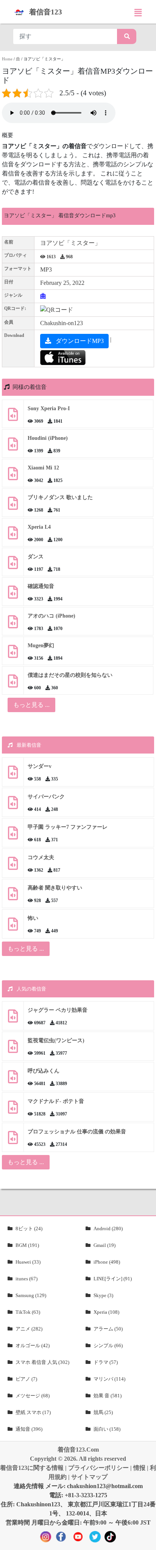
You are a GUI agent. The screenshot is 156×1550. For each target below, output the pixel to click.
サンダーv (39, 766)
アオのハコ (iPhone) (51, 616)
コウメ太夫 (41, 857)
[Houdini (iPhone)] (13, 447)
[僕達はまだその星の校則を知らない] (13, 684)
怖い (33, 918)
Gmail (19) (104, 1245)
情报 (139, 1468)
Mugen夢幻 (41, 645)
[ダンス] (13, 565)
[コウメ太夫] (13, 866)
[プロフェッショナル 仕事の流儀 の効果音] (13, 1140)
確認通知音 (41, 586)
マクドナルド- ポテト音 (56, 1101)
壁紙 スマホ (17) (33, 1412)
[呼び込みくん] (13, 1079)
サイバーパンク (46, 796)
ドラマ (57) (106, 1362)
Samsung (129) (31, 1295)
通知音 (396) (29, 1429)
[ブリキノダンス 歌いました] (13, 506)
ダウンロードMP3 (79, 341)
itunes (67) (26, 1278)
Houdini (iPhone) (48, 438)
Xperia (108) (106, 1312)
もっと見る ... (26, 948)
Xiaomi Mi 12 (43, 468)
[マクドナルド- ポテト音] (13, 1110)
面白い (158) (107, 1429)
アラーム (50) (108, 1329)
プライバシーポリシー (98, 1468)
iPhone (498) (107, 1262)
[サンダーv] (13, 775)
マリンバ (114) (109, 1379)
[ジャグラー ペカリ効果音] (13, 1019)
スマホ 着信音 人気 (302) (42, 1362)
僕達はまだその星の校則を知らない (70, 675)
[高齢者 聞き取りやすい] (13, 896)
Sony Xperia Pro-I (49, 408)
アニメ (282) (29, 1329)
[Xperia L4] (13, 535)
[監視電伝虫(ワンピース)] (13, 1049)
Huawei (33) (28, 1262)
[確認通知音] (13, 595)
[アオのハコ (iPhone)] (13, 624)
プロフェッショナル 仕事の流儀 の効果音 (77, 1131)
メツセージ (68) (33, 1395)
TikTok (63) (28, 1312)
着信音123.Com (78, 1449)
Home (7, 59)
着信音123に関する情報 (32, 1468)
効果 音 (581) (108, 1395)
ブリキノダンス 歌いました (60, 497)
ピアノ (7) (26, 1379)
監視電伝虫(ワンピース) (56, 1040)
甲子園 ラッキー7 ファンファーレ (68, 827)
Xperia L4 (39, 527)
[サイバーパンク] (13, 805)
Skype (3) (103, 1295)
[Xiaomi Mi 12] (13, 476)
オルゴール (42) (33, 1345)
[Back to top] (145, 1540)
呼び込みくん (43, 1071)
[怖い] (13, 927)
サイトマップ (89, 1477)
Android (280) (108, 1228)
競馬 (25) (103, 1412)
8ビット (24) (29, 1228)
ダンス (36, 556)
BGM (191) (27, 1245)
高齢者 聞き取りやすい (56, 888)
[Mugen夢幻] (13, 654)
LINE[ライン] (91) (113, 1278)
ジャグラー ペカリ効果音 (57, 1010)
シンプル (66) (108, 1345)
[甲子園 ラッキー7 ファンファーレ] (13, 836)
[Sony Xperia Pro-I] (13, 417)
